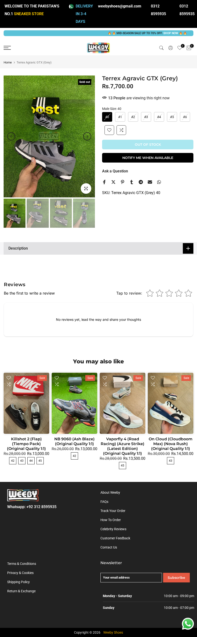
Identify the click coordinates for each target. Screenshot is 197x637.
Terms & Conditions (21, 564)
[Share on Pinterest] (122, 182)
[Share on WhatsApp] (159, 182)
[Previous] (11, 136)
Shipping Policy (18, 582)
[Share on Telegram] (141, 182)
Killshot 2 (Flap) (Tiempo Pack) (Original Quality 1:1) (26, 444)
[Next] (87, 136)
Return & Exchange (21, 591)
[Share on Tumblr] (131, 182)
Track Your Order (112, 511)
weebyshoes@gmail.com (119, 6)
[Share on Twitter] (113, 182)
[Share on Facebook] (104, 182)
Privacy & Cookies (20, 573)
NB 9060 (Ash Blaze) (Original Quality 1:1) (74, 441)
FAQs (104, 502)
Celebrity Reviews (113, 529)
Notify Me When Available (147, 158)
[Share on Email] (150, 182)
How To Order (110, 520)
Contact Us (108, 547)
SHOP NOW (157, 33)
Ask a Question (115, 171)
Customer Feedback (115, 538)
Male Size (111, 109)
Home (8, 62)
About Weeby (110, 492)
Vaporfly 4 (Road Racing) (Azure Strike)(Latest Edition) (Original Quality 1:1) (122, 446)
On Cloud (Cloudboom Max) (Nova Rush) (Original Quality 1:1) (170, 444)
